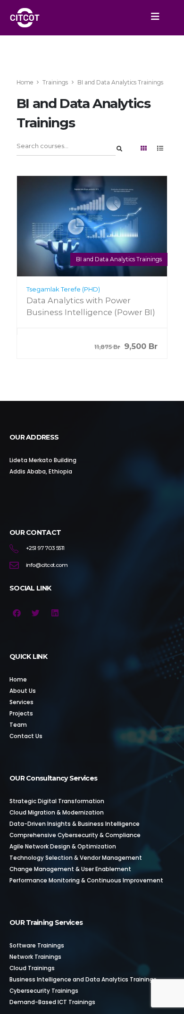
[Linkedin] (55, 613)
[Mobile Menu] (155, 16)
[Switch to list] (159, 149)
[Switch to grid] (143, 149)
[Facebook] (16, 613)
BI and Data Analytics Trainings (119, 259)
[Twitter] (36, 613)
